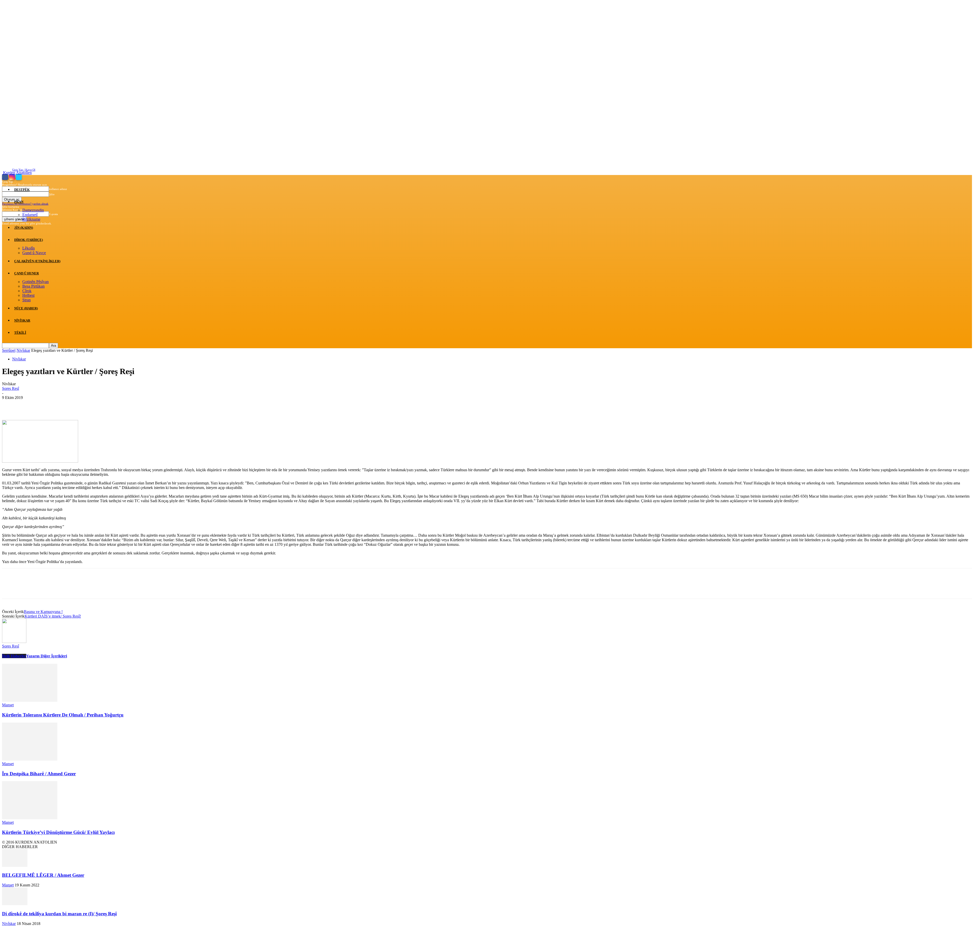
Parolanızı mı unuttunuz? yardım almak (25, 203)
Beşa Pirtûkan (33, 286)
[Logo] (2, 177)
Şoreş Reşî (10, 388)
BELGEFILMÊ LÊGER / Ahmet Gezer (43, 875)
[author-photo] (14, 641)
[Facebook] (5, 176)
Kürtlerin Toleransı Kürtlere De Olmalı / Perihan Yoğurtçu (63, 714)
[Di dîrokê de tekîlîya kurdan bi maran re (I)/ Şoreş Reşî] (14, 904)
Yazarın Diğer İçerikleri (46, 656)
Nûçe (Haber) (26, 308)
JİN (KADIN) (23, 228)
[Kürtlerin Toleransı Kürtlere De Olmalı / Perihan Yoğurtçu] (29, 700)
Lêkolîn (28, 248)
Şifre (52, 194)
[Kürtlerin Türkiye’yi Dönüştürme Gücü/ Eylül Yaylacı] (29, 818)
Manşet (8, 705)
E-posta (53, 214)
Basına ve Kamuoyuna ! (43, 611)
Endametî (30, 215)
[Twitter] (19, 176)
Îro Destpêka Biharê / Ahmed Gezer (39, 773)
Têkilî (20, 333)
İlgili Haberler (14, 656)
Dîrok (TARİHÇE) (28, 240)
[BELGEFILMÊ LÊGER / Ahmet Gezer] (14, 865)
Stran (26, 300)
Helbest (28, 295)
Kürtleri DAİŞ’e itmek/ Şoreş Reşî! (53, 616)
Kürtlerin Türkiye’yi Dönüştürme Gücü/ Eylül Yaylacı (58, 832)
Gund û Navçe (34, 253)
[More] (83, 405)
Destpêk (22, 189)
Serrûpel (8, 350)
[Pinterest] (47, 405)
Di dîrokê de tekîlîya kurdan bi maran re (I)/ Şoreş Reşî (59, 913)
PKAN (18, 202)
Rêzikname (31, 219)
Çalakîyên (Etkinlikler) (37, 261)
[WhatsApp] (65, 405)
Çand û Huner (26, 273)
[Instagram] (12, 176)
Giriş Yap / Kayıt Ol (23, 169)
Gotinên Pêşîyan (35, 281)
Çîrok (26, 291)
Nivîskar (22, 320)
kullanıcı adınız (58, 188)
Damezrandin (33, 210)
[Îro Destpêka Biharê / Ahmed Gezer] (29, 759)
